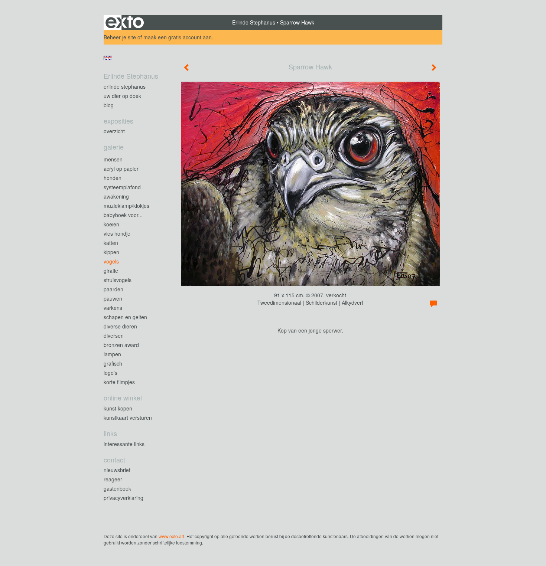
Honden (112, 177)
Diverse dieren (120, 326)
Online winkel (123, 397)
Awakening (116, 196)
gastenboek (117, 488)
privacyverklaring (123, 497)
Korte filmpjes (119, 382)
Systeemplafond (122, 187)
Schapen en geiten (125, 317)
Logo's (110, 372)
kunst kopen (118, 408)
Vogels (111, 261)
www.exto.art (171, 536)
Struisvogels (117, 280)
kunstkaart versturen (128, 417)
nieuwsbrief (117, 470)
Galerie (114, 146)
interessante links (124, 444)
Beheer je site (120, 37)
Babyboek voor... (123, 215)
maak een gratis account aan (177, 37)
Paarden (113, 289)
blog (109, 105)
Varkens (113, 307)
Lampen (112, 354)
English (108, 58)
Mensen (113, 159)
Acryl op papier (121, 168)
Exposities (118, 120)
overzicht (114, 131)
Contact (114, 459)
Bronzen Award (121, 345)
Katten (111, 242)
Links (110, 433)
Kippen (111, 252)
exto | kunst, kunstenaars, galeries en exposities (125, 22)
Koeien (111, 224)
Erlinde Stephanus (253, 22)
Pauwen (113, 298)
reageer (113, 479)
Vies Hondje (117, 233)
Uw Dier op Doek (122, 95)
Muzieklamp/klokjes (126, 205)
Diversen (114, 335)
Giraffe (111, 270)
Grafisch (113, 363)
